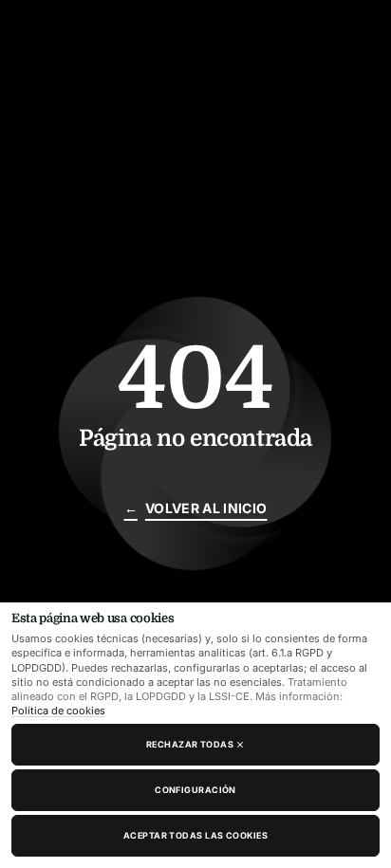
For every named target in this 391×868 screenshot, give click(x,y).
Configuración (195, 790)
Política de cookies (58, 710)
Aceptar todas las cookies (195, 835)
